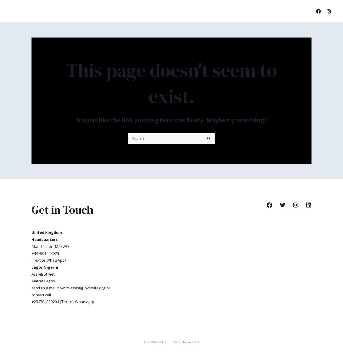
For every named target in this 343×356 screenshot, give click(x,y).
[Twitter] (282, 205)
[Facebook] (318, 11)
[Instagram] (328, 11)
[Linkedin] (309, 205)
